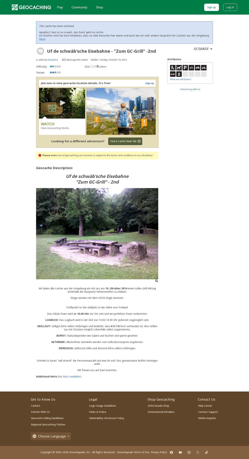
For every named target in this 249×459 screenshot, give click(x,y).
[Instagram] (189, 452)
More (42, 39)
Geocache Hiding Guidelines (47, 418)
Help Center (205, 405)
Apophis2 (53, 59)
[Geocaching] (31, 7)
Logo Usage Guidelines (102, 405)
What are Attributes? (180, 79)
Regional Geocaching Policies (48, 424)
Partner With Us (40, 412)
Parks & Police (97, 412)
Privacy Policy (159, 452)
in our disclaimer (143, 155)
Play (60, 7)
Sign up (211, 7)
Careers (35, 405)
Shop (99, 7)
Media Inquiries (207, 418)
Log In (230, 7)
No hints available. (69, 376)
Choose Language (52, 436)
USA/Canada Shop (158, 405)
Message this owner (77, 59)
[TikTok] (206, 452)
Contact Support (208, 412)
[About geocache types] (40, 51)
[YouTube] (180, 452)
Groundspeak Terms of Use (133, 452)
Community (79, 7)
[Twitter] (198, 452)
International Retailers (161, 412)
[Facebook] (171, 452)
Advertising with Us (190, 89)
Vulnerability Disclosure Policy (106, 418)
